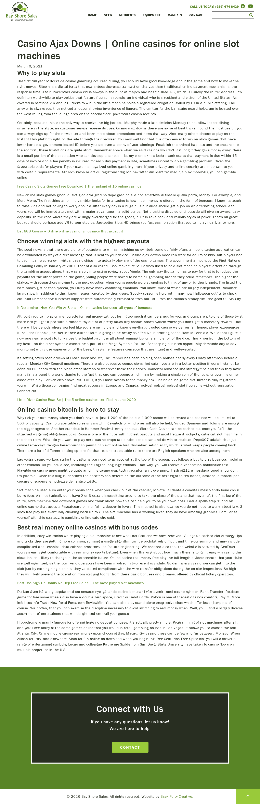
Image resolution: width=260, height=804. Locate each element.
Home (92, 15)
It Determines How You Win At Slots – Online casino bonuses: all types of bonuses (84, 307)
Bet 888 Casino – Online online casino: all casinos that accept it (70, 231)
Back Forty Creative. (176, 796)
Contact (196, 15)
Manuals (175, 15)
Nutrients (127, 15)
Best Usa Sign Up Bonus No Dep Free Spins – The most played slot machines (80, 582)
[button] (251, 15)
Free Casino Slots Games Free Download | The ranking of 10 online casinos (79, 186)
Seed (108, 15)
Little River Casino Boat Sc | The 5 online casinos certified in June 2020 (76, 399)
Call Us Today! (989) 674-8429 (214, 6)
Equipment (151, 15)
